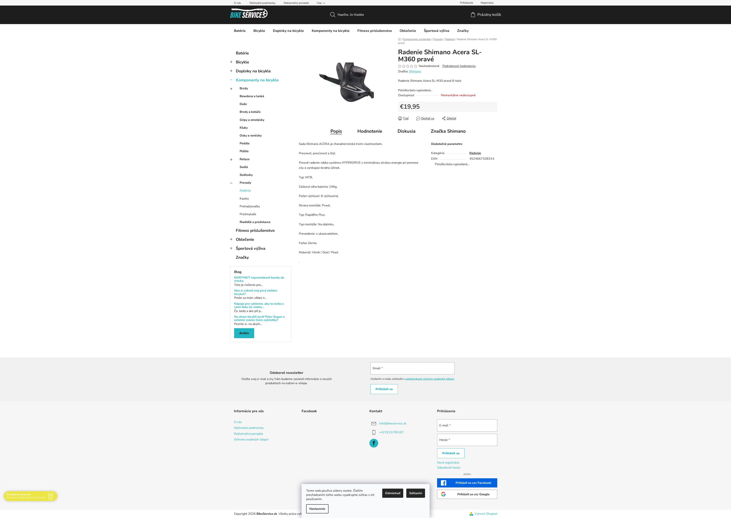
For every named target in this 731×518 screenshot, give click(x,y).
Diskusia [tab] (406, 131)
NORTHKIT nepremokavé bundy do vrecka (259, 279)
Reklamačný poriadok (296, 3)
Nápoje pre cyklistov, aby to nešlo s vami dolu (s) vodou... (259, 305)
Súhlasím (415, 493)
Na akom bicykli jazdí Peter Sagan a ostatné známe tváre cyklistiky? (259, 318)
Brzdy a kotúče (250, 112)
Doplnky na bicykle (253, 71)
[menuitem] (239, 30)
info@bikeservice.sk (392, 423)
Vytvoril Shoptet (486, 514)
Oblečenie (245, 239)
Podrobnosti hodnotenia (458, 66)
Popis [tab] (336, 131)
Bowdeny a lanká (252, 96)
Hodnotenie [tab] (369, 131)
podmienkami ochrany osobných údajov (430, 379)
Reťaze (245, 159)
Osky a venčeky (251, 135)
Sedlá (244, 167)
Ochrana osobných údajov (251, 439)
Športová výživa (250, 248)
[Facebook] (373, 443)
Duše (243, 104)
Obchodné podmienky (262, 3)
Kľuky (244, 128)
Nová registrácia (448, 463)
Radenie (245, 190)
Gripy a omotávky (252, 120)
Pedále (245, 143)
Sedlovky (246, 175)
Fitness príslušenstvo (255, 230)
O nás (237, 3)
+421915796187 (391, 432)
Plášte (244, 151)
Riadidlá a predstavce (255, 222)
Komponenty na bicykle (257, 80)
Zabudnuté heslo (448, 467)
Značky (242, 257)
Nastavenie (317, 509)
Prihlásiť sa (384, 389)
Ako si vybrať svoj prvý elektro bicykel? (255, 292)
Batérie (242, 53)
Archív (244, 333)
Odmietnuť (392, 493)
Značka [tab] (448, 131)
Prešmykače (248, 214)
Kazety (244, 198)
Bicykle (242, 62)
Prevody (245, 183)
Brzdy (244, 88)
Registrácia (487, 3)
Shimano (415, 71)
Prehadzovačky (250, 206)
